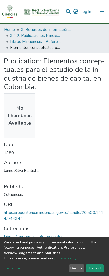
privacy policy (65, 258)
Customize (12, 268)
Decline (76, 268)
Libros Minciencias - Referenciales (35, 41)
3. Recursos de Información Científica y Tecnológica (46, 29)
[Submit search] (68, 12)
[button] (75, 12)
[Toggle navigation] (102, 12)
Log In (86, 11)
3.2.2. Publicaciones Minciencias (35, 35)
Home (9, 29)
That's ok (94, 268)
